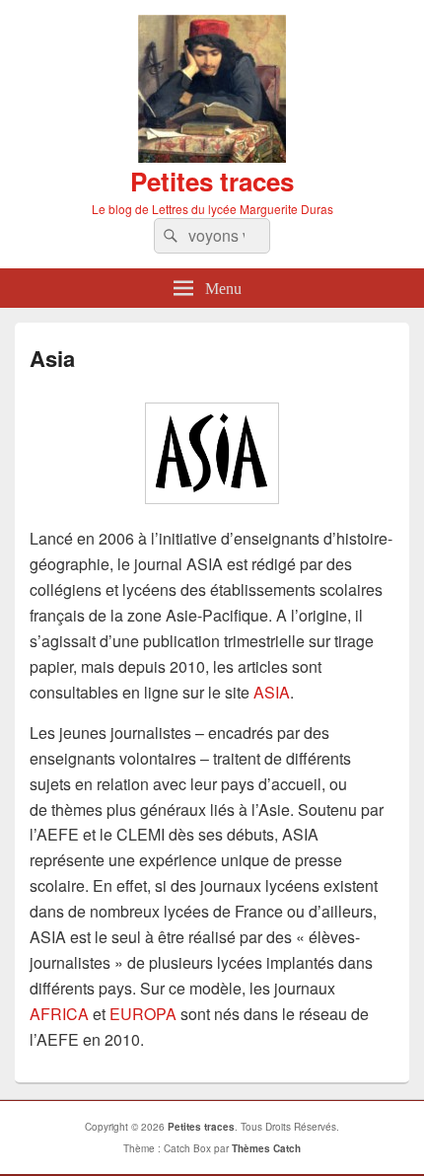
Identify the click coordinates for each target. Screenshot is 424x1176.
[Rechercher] (168, 236)
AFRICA (59, 1013)
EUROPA (143, 1013)
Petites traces (212, 181)
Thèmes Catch (266, 1148)
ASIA (271, 692)
